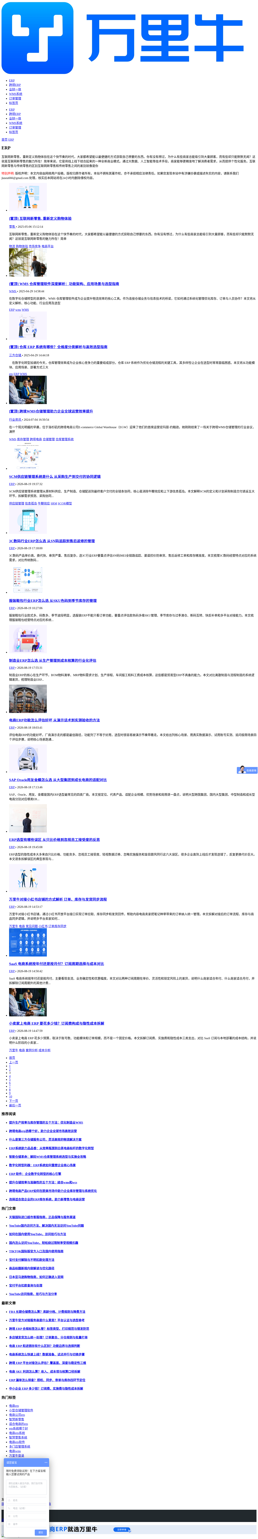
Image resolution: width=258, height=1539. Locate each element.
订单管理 (15, 98)
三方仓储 (15, 355)
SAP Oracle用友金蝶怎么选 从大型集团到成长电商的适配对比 (58, 780)
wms (18, 309)
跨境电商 (36, 439)
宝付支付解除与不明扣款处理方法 (31, 1259)
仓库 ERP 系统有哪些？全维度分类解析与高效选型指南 (58, 347)
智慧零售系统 (18, 1437)
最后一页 (15, 1105)
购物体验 (22, 246)
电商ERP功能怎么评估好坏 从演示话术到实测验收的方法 (54, 720)
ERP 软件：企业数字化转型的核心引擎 (35, 1174)
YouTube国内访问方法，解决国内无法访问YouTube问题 (46, 1225)
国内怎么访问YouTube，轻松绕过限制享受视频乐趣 (43, 1242)
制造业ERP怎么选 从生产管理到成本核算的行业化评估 (52, 661)
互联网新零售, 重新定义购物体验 (40, 219)
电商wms (15, 1451)
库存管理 (23, 439)
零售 (12, 226)
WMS (13, 291)
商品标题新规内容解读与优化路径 (31, 1268)
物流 (12, 246)
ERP (12, 80)
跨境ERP (15, 84)
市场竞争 (35, 246)
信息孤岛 (31, 503)
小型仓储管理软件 (21, 1410)
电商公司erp (17, 1414)
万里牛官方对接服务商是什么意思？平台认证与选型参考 (47, 1320)
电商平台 (48, 246)
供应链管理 (16, 503)
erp (11, 374)
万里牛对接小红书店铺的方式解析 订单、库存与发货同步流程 (58, 899)
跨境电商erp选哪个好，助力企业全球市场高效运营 (43, 1131)
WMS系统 (15, 94)
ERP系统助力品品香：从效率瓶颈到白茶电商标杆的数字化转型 (51, 1148)
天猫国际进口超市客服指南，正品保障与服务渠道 (42, 1217)
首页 (5, 139)
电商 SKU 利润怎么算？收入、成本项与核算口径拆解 (44, 1371)
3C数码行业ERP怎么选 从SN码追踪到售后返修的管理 (52, 541)
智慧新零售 (16, 1419)
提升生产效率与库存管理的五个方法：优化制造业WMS (46, 1122)
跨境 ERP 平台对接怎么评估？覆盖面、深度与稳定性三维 (47, 1363)
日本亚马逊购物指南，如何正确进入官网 (36, 1277)
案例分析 (32, 1050)
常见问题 (32, 926)
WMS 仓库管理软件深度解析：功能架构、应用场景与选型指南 (64, 284)
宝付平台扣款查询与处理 (25, 1285)
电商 (22, 926)
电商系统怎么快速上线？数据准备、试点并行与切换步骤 (47, 1354)
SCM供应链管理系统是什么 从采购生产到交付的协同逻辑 (55, 477)
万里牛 (13, 926)
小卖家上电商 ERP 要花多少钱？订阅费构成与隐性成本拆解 (56, 1023)
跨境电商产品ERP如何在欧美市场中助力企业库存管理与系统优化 (53, 1191)
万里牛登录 (16, 1455)
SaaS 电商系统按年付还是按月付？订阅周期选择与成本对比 (56, 964)
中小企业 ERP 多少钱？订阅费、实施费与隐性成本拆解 (46, 1388)
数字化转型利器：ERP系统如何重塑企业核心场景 (42, 1165)
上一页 (13, 1062)
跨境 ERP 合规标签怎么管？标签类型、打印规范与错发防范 (49, 1328)
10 (10, 1096)
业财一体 (15, 89)
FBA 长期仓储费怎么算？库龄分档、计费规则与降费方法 (47, 1311)
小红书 (43, 926)
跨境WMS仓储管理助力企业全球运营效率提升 (51, 411)
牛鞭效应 (44, 503)
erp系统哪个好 (18, 1428)
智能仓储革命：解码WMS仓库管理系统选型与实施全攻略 (47, 1156)
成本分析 (45, 1050)
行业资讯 (15, 419)
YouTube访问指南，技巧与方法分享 (33, 1294)
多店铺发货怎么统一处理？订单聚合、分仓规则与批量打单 (48, 1337)
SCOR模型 (65, 503)
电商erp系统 (17, 1433)
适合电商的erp (18, 1424)
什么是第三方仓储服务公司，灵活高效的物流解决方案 (45, 1139)
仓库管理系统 (65, 439)
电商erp (14, 1405)
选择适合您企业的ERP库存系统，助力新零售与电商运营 (47, 1199)
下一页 (13, 1100)
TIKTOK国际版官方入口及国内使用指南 (36, 1251)
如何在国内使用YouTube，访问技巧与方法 (37, 1234)
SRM (54, 503)
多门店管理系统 (19, 1446)
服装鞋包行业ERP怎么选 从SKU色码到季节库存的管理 (53, 601)
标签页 (13, 103)
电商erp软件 (17, 1442)
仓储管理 (49, 439)
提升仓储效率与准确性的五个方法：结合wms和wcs (43, 1182)
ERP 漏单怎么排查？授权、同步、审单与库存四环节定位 (47, 1380)
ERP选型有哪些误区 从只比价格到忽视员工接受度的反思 (54, 840)
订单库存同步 (57, 926)
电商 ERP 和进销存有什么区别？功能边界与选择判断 (44, 1346)
